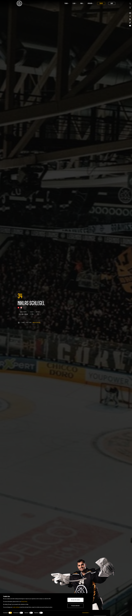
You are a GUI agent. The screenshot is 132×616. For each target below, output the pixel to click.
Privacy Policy (24, 601)
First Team (28, 322)
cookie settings (16, 607)
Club (74, 3)
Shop (112, 3)
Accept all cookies (75, 600)
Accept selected (75, 605)
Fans (81, 3)
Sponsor (90, 3)
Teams (66, 3)
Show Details (85, 612)
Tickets (101, 3)
